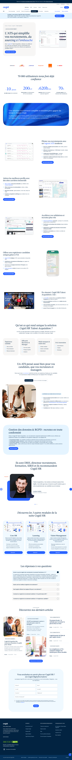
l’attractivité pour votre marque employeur (58, 402)
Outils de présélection (48, 220)
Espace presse (43, 728)
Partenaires (63, 4)
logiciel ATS (49, 144)
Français (67, 757)
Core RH (46, 297)
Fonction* (17, 693)
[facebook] (14, 738)
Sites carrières (8, 183)
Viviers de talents (8, 268)
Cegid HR (9, 44)
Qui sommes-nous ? (29, 726)
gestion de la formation (42, 118)
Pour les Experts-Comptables (45, 736)
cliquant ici (22, 702)
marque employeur (9, 185)
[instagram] (9, 738)
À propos (58, 4)
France (68, 4)
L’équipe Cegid (28, 728)
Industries (46, 11)
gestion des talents (33, 116)
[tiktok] (11, 738)
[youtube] (6, 738)
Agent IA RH (7, 258)
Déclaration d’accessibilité (43, 757)
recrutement (26, 373)
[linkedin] (3, 738)
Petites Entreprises (49, 1)
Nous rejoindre (58, 735)
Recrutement (34, 11)
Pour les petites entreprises (45, 733)
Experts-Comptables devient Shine (28, 1)
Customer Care (58, 732)
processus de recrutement (44, 115)
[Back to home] (13, 7)
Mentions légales (23, 757)
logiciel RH (12, 115)
